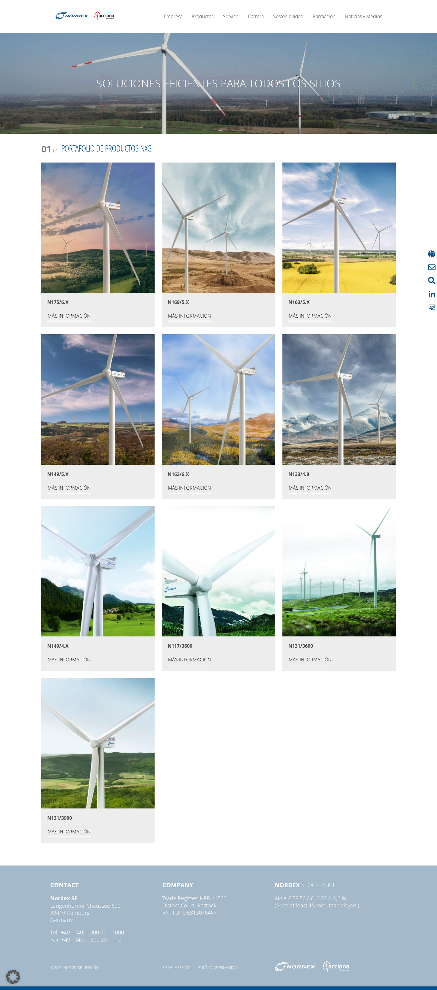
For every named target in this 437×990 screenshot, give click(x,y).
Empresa (173, 16)
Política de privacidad (218, 967)
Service (230, 16)
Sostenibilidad (288, 16)
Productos (202, 16)
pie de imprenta (176, 967)
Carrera (256, 16)
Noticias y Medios (363, 16)
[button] (13, 977)
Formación (324, 16)
